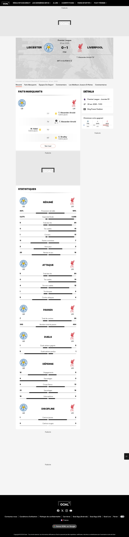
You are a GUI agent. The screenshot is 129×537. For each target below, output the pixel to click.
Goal (25, 534)
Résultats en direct (22, 3)
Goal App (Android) (80, 517)
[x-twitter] (62, 511)
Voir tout (48, 146)
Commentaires (101, 85)
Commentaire (61, 85)
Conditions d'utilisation (28, 517)
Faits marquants (30, 85)
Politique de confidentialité (50, 517)
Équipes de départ (46, 85)
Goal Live (107, 517)
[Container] (35, 47)
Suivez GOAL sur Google (65, 526)
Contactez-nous (11, 517)
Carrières (66, 517)
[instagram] (66, 511)
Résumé (19, 85)
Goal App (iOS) (95, 517)
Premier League (64, 40)
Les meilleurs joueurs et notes (81, 85)
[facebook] (58, 511)
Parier (115, 517)
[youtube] (70, 511)
